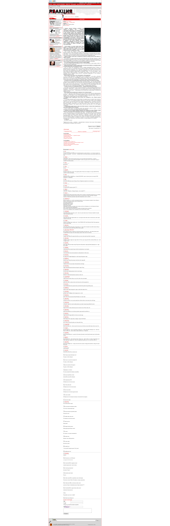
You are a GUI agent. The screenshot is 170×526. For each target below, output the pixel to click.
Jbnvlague (66, 280)
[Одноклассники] (52, 1)
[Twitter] (51, 1)
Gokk (66, 174)
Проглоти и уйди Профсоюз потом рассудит (71, 144)
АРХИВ (54, 4)
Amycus (66, 192)
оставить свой (71, 149)
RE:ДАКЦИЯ (73, 4)
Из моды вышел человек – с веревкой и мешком (72, 135)
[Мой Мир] (54, 1)
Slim (65, 179)
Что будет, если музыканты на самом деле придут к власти (73, 142)
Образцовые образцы (67, 145)
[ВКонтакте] (50, 1)
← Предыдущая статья (67, 131)
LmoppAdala (67, 324)
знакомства (81, 2)
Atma (66, 162)
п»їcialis (66, 220)
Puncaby (66, 234)
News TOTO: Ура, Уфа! (68, 137)
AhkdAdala (67, 262)
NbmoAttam (67, 320)
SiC (65, 151)
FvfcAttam (66, 254)
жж (100, 2)
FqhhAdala (67, 269)
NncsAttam (67, 265)
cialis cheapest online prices (69, 229)
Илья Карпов (67, 25)
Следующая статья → (96, 131)
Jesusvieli (66, 350)
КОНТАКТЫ (88, 4)
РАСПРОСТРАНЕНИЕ (61, 4)
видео (86, 2)
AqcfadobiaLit (67, 276)
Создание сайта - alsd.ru (92, 524)
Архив (69, 16)
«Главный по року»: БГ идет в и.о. (69, 141)
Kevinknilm (67, 453)
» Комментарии (66, 129)
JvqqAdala (66, 332)
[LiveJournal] (55, 1)
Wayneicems (67, 401)
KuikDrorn (67, 258)
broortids (66, 215)
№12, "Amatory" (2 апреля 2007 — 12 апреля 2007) (69, 22)
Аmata (66, 182)
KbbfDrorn (67, 287)
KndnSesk (66, 313)
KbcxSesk (66, 251)
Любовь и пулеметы (67, 136)
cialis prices (67, 225)
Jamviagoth (67, 211)
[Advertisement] (111, 8)
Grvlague (66, 327)
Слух (68, 23)
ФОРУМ (50, 4)
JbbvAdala (66, 273)
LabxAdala (67, 291)
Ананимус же (67, 198)
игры (98, 2)
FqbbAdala (67, 309)
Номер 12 (72, 16)
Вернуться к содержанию (82, 131)
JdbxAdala (66, 238)
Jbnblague (66, 247)
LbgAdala (66, 242)
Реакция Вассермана (67, 134)
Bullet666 (66, 169)
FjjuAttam (66, 316)
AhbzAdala (67, 298)
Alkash (66, 189)
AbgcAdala (67, 341)
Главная (66, 16)
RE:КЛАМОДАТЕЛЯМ (81, 4)
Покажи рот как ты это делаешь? (69, 143)
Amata (66, 185)
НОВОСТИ (68, 4)
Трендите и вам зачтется (68, 138)
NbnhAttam (67, 302)
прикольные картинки (92, 2)
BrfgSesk (66, 337)
